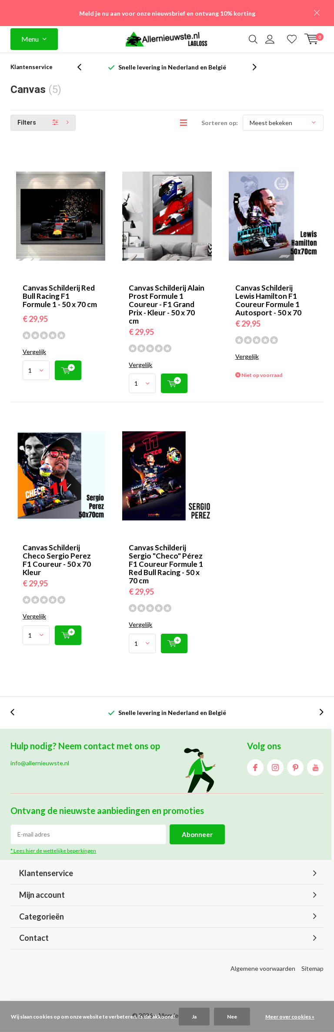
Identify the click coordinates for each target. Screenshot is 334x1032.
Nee (232, 1016)
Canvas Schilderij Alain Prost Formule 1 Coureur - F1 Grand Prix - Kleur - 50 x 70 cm (166, 304)
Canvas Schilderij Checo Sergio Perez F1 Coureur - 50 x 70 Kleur (57, 560)
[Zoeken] (253, 39)
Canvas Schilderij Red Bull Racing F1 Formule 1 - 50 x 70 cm (60, 296)
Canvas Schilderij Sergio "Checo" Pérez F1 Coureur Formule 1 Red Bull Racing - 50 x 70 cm (166, 564)
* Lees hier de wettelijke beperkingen (53, 850)
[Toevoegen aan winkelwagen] (68, 370)
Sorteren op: (219, 122)
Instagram (275, 767)
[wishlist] (292, 39)
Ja (194, 1016)
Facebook (255, 767)
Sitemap (312, 968)
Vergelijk (34, 351)
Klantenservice (31, 66)
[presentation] (83, 67)
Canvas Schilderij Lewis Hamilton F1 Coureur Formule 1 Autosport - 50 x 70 (268, 300)
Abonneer (197, 834)
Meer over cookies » (289, 1016)
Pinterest (295, 767)
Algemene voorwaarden (262, 968)
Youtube (315, 767)
